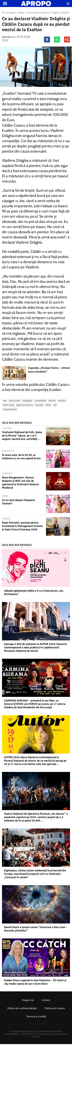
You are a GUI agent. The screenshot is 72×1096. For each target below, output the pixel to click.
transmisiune (10, 409)
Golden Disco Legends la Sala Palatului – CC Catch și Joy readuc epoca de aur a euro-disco (35, 982)
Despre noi (28, 1000)
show (48, 404)
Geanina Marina (25, 404)
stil (54, 404)
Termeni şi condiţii (36, 1016)
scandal (39, 404)
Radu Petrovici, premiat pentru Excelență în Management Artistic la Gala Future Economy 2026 (22, 526)
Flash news (8, 404)
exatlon (62, 400)
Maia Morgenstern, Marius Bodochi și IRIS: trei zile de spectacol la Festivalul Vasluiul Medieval (20, 482)
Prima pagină (9, 12)
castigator (27, 400)
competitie (40, 400)
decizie (52, 400)
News (21, 12)
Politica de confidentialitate (22, 1008)
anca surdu (14, 400)
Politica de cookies (55, 1008)
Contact (46, 1000)
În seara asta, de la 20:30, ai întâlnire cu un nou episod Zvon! (21, 456)
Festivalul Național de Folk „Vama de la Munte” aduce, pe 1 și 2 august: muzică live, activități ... (22, 435)
